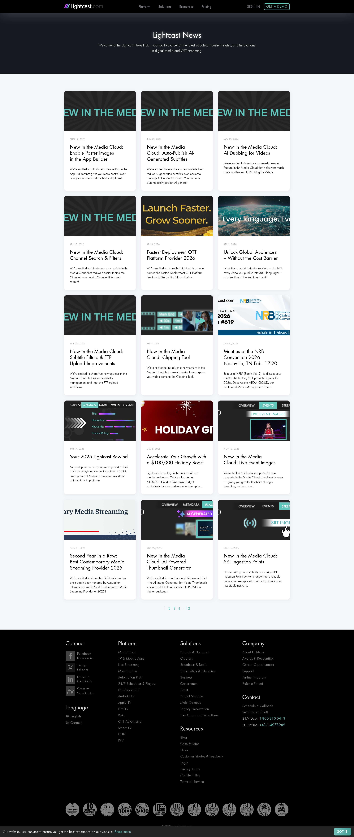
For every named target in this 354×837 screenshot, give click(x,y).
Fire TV (123, 709)
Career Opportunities (258, 665)
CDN (122, 734)
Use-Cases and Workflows (199, 715)
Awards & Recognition (258, 658)
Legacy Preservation (194, 709)
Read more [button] (123, 831)
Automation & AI (130, 677)
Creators (186, 658)
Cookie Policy (190, 775)
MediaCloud (127, 652)
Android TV (126, 696)
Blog (183, 737)
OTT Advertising (130, 721)
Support (248, 671)
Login (184, 763)
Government (189, 684)
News (184, 750)
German (76, 723)
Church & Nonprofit (194, 652)
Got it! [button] (343, 832)
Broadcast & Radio (193, 665)
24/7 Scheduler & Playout (137, 684)
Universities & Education (198, 671)
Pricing (206, 6)
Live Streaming (129, 665)
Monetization (127, 671)
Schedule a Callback (257, 706)
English (75, 716)
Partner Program (254, 677)
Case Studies (189, 744)
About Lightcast (253, 652)
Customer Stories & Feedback (201, 756)
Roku (121, 715)
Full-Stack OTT (129, 690)
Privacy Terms (190, 769)
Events (184, 690)
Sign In (253, 6)
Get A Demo (277, 6)
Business (186, 677)
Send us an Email (255, 712)
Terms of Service (192, 782)
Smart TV (124, 728)
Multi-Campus (190, 702)
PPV (121, 740)
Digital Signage (191, 696)
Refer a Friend (252, 684)
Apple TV (124, 702)
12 (188, 608)
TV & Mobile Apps (131, 658)
